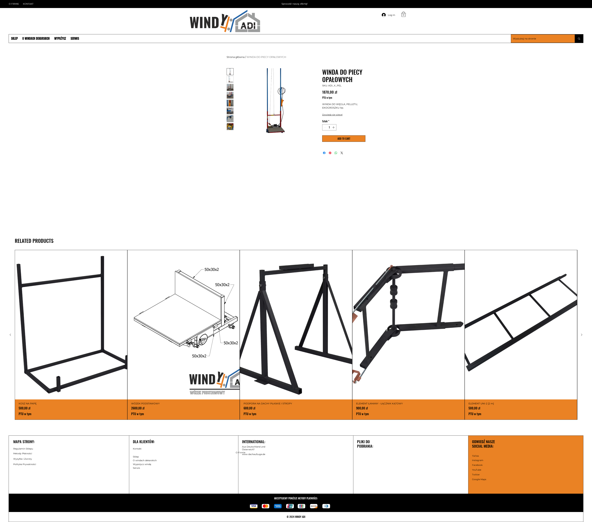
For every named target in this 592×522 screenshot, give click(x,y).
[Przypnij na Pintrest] (330, 153)
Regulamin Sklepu (23, 448)
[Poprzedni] (10, 335)
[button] (28, 3)
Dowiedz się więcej (332, 114)
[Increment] (334, 127)
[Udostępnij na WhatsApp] (336, 153)
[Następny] (582, 335)
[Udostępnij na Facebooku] (324, 153)
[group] (296, 335)
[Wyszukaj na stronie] (579, 38)
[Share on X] (342, 153)
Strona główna (236, 57)
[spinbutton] (329, 127)
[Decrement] (325, 127)
